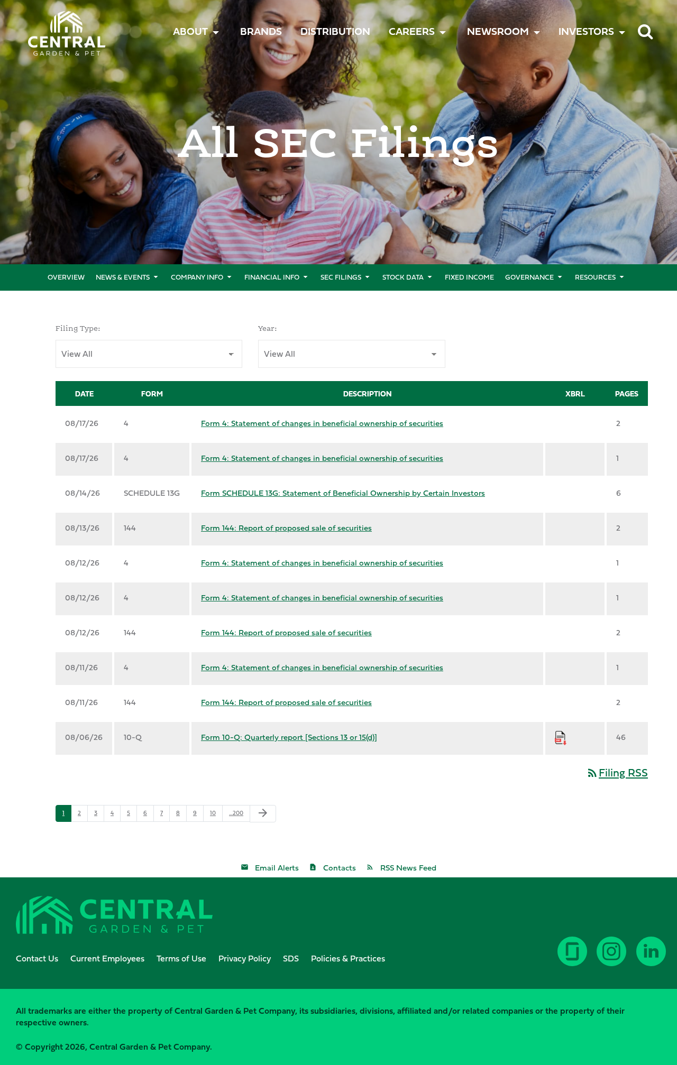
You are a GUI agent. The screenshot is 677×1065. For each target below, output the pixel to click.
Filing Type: (78, 328)
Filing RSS (617, 772)
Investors (586, 31)
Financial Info (271, 277)
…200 (236, 813)
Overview (66, 277)
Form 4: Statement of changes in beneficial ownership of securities (322, 423)
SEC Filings (341, 277)
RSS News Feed (408, 868)
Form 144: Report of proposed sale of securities (286, 528)
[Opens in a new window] (652, 959)
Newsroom (498, 31)
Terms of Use (181, 958)
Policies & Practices (348, 958)
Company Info (197, 277)
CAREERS (412, 31)
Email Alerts (277, 868)
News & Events (123, 277)
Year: (267, 328)
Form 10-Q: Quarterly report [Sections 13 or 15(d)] (289, 737)
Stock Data (403, 277)
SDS (291, 958)
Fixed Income (469, 277)
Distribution (335, 31)
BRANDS (261, 31)
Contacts (339, 868)
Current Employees (107, 958)
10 (213, 813)
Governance (529, 277)
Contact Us (37, 958)
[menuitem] (261, 31)
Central (51, 24)
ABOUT (190, 31)
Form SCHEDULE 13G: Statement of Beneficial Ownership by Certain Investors (343, 493)
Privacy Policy (244, 958)
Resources (595, 277)
